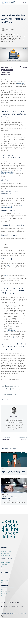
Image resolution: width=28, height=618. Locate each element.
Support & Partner (6, 559)
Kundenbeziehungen (8, 392)
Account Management (7, 67)
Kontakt (11, 615)
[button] (2, 615)
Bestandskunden (21, 83)
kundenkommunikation (9, 395)
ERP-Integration (11, 329)
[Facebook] (2, 399)
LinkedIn (5, 606)
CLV (4, 228)
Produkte (4, 547)
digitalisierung (16, 389)
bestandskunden (11, 386)
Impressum (12, 613)
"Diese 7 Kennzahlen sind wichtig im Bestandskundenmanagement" (11, 171)
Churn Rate (5, 275)
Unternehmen (5, 572)
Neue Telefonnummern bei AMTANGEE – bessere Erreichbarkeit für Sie (13, 472)
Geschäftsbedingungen (21, 613)
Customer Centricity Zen (6, 70)
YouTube (12, 606)
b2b (3, 386)
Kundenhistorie (11, 305)
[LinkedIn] (7, 399)
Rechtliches (4, 586)
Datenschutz (5, 615)
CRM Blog (20, 606)
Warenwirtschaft (11, 338)
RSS (9, 74)
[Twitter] (4, 399)
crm (19, 386)
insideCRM (4, 74)
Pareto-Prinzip (9, 265)
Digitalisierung (6, 72)
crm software (6, 389)
